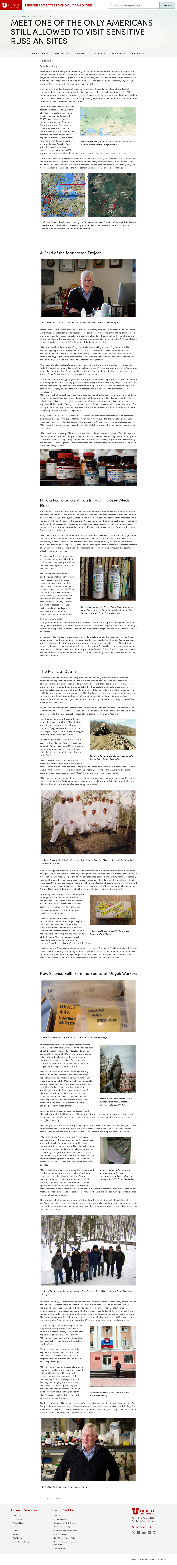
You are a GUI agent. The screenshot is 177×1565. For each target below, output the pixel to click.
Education (60, 53)
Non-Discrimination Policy (64, 1538)
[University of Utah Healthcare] (149, 1511)
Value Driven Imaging (22, 1542)
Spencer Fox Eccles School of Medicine (58, 5)
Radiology (24, 16)
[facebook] (138, 1532)
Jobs (15, 1530)
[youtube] (144, 1532)
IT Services (17, 1526)
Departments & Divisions (64, 1523)
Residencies (18, 1538)
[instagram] (154, 1532)
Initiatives (117, 53)
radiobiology (53, 1498)
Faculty (98, 53)
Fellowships (18, 1523)
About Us (136, 53)
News (35, 16)
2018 (44, 16)
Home (13, 16)
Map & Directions (60, 1534)
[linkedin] (149, 1532)
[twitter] (133, 1532)
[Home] (11, 5)
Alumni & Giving (60, 1519)
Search (167, 5)
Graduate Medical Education (66, 1530)
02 (51, 16)
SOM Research (59, 1548)
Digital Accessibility (61, 1526)
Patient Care (38, 53)
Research (79, 53)
